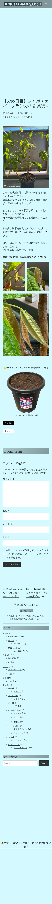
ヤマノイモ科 (14, 744)
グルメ (11, 681)
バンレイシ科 (14, 710)
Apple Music (13, 636)
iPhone (11, 640)
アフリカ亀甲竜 (20, 747)
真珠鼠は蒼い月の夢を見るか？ (23, 4)
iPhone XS (18, 644)
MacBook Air (19, 651)
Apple (5, 633)
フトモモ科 (22, 117)
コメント (8, 479)
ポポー (17, 721)
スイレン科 (13, 695)
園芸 (30, 117)
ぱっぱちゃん (27, 113)
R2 (9, 662)
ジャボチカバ (10, 117)
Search (44, 763)
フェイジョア (19, 733)
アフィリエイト (15, 669)
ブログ (5, 666)
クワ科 (11, 688)
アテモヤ (17, 713)
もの (10, 674)
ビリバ (17, 717)
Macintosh (12, 648)
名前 (6, 510)
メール (7, 524)
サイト (6, 537)
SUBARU (6, 655)
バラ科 (11, 703)
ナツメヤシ (18, 740)
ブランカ (8, 431)
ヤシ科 (11, 737)
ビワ (16, 706)
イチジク (17, 691)
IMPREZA (12, 658)
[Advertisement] (26, 877)
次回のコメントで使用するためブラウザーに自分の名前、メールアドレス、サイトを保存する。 (27, 554)
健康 (5, 678)
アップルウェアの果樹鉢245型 (26, 415)
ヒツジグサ (18, 699)
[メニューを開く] (46, 4)
